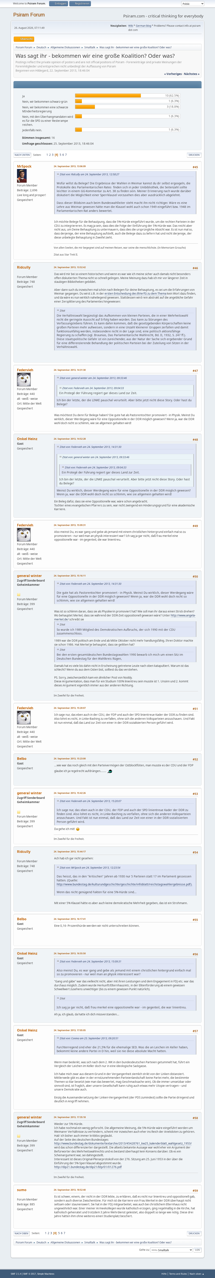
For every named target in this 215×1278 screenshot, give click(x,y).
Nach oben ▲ (197, 1273)
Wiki (130, 26)
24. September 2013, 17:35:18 (70, 1117)
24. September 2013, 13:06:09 (70, 166)
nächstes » (191, 74)
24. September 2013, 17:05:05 (70, 1030)
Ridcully (23, 267)
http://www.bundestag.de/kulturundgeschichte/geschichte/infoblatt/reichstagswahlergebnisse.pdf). (124, 884)
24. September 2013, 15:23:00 (70, 758)
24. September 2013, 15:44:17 (70, 851)
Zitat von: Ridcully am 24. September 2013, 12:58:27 (89, 174)
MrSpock (24, 166)
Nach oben (21, 1233)
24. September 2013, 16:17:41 (70, 918)
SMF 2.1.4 (16, 1274)
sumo (21, 1190)
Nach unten (22, 154)
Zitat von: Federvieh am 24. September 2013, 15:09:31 (90, 961)
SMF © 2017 (29, 1274)
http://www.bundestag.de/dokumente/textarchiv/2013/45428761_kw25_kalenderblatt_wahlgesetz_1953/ (123, 1143)
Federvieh (25, 370)
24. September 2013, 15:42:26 (70, 792)
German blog (143, 26)
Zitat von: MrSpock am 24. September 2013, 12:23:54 (90, 867)
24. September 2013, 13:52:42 (70, 267)
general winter (29, 575)
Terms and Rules (178, 1273)
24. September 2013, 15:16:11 (70, 575)
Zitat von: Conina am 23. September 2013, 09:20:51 (89, 1038)
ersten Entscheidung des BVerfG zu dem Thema (135, 293)
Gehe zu (144, 1250)
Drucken (194, 154)
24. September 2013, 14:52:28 (70, 438)
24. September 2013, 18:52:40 (70, 1189)
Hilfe (163, 1273)
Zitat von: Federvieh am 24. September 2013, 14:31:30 (90, 447)
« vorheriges (173, 74)
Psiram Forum (29, 14)
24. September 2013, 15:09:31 (70, 525)
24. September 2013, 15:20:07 (70, 707)
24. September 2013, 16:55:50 (70, 953)
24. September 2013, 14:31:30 (70, 369)
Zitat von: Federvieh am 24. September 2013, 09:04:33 (93, 388)
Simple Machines (45, 1274)
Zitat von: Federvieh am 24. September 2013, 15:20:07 (90, 801)
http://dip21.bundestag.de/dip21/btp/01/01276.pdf (88, 1167)
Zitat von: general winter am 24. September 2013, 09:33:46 (93, 378)
